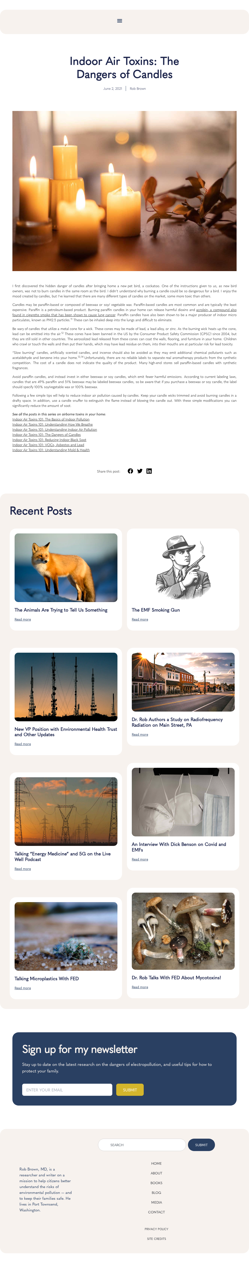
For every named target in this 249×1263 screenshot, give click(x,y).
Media (156, 1202)
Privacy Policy (156, 1229)
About (156, 1173)
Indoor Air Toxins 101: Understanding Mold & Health (51, 449)
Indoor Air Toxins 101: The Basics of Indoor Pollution (50, 419)
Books (156, 1182)
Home (156, 1163)
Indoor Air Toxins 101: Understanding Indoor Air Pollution (54, 429)
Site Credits (156, 1239)
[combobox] (142, 1145)
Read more (23, 619)
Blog (156, 1192)
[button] (120, 21)
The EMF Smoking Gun (156, 609)
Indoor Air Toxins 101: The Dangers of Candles (46, 434)
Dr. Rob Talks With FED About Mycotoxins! (176, 977)
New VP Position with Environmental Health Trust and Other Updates (66, 732)
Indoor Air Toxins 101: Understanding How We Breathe (52, 424)
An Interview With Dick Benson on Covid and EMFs (179, 847)
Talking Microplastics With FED (47, 978)
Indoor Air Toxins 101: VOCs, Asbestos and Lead (48, 444)
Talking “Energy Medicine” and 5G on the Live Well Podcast (63, 856)
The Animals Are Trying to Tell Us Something (61, 609)
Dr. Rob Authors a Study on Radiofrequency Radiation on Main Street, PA (177, 722)
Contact (156, 1211)
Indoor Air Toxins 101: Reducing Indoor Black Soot (49, 439)
